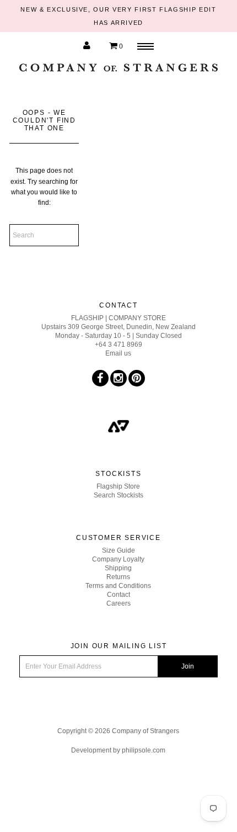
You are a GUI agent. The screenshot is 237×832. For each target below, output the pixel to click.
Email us (118, 353)
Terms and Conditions (118, 586)
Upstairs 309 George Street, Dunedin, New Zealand (118, 327)
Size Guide (118, 550)
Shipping (118, 568)
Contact (118, 594)
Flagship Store (118, 486)
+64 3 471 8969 (118, 344)
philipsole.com (143, 750)
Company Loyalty (118, 559)
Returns (118, 577)
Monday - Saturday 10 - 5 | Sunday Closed (118, 336)
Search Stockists (118, 495)
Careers (118, 603)
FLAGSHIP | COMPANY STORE (118, 318)
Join (187, 666)
